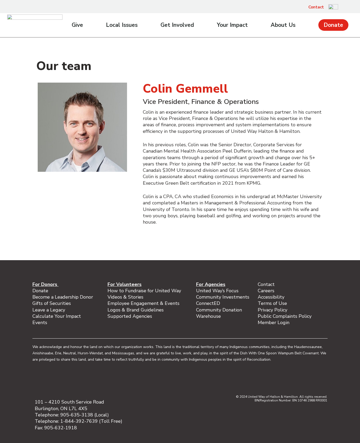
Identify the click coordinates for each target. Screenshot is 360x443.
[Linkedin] (284, 379)
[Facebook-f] (262, 379)
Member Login (273, 322)
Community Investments (222, 297)
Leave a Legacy (48, 310)
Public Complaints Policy (285, 316)
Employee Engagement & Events (143, 303)
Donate (333, 25)
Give (77, 25)
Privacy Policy (272, 310)
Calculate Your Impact (56, 316)
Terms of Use (272, 303)
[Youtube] (306, 379)
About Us (283, 25)
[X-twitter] (295, 379)
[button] (345, 7)
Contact (316, 7)
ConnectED (208, 303)
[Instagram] (273, 379)
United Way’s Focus (217, 291)
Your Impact (232, 25)
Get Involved (177, 25)
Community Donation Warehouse (219, 313)
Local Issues (122, 25)
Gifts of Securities (51, 303)
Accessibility (271, 297)
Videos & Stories (125, 297)
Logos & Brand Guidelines (136, 310)
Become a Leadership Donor (62, 297)
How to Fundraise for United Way (144, 291)
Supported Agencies (130, 316)
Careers (266, 291)
